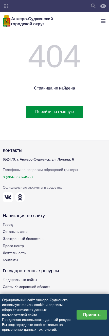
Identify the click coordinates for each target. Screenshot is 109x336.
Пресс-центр (13, 246)
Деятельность (14, 253)
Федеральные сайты (20, 280)
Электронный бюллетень (23, 239)
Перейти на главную (54, 111)
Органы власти (15, 232)
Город (8, 224)
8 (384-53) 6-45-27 (18, 177)
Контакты (10, 260)
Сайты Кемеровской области (26, 287)
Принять (92, 314)
